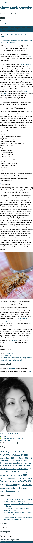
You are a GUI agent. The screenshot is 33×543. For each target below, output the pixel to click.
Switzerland (3, 488)
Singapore (11, 484)
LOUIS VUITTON (12, 471)
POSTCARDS (25, 481)
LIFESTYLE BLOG (5, 436)
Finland (12, 461)
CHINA (14, 451)
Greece (26, 463)
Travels (17, 488)
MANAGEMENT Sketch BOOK (10, 475)
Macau (21, 472)
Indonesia (6, 466)
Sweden (27, 484)
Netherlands (14, 478)
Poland (12, 481)
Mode (24, 475)
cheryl (2, 36)
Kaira (14, 542)
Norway (22, 478)
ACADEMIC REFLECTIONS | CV (10, 434)
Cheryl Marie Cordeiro (16, 8)
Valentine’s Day (5, 356)
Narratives (5, 478)
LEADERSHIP (23, 469)
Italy (13, 469)
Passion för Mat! (25, 56)
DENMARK (3, 458)
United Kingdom (10, 491)
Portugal (17, 481)
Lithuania (2, 472)
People (29, 478)
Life (30, 468)
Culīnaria (10, 353)
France (17, 460)
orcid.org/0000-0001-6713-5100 (13, 438)
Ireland (9, 469)
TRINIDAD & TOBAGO (26, 488)
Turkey (2, 491)
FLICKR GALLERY (5, 440)
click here (13, 340)
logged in (12, 368)
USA (17, 491)
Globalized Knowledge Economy (12, 463)
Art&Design (5, 451)
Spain (19, 484)
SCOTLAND (3, 485)
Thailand (10, 488)
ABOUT (6, 3)
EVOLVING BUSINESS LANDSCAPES (19, 458)
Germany (24, 460)
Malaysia (26, 472)
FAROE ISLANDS (4, 461)
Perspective (5, 481)
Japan (17, 469)
